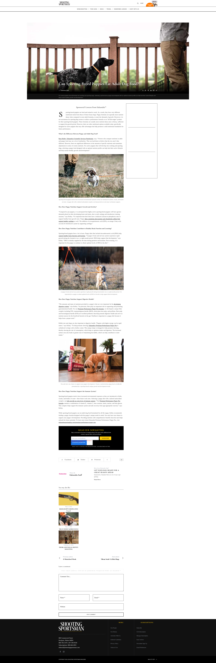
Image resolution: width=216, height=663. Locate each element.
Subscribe (139, 628)
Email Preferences (141, 647)
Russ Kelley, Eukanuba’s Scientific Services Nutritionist (76, 139)
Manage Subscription (142, 635)
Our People (114, 628)
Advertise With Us (115, 635)
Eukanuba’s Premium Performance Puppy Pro (103, 325)
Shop (141, 3)
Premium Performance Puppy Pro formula (91, 309)
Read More (97, 479)
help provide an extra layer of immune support (81, 401)
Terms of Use (114, 647)
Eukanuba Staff (76, 475)
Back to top (151, 659)
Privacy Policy (114, 643)
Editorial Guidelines (116, 639)
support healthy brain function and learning (72, 236)
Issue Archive (140, 639)
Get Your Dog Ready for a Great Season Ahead (106, 471)
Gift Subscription (141, 632)
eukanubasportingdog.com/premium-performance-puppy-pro (77, 422)
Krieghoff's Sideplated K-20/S (68, 510)
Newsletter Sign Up (142, 643)
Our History (114, 632)
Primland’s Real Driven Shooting (68, 548)
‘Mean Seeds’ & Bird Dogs (68, 529)
